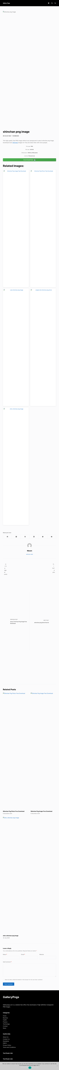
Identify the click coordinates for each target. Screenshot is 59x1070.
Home (4, 1016)
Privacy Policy (7, 1045)
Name (5, 954)
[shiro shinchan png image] (15, 875)
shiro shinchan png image (10, 935)
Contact (5, 1026)
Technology (6, 1024)
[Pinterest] (25, 537)
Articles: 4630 (29, 554)
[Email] (51, 537)
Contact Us (6, 1039)
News (4, 1028)
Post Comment (8, 984)
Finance (5, 1022)
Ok (30, 1067)
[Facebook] (7, 537)
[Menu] (55, 3)
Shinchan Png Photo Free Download (13, 811)
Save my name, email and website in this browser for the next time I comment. (24, 979)
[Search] (52, 3)
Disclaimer (6, 1041)
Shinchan (16, 135)
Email (23, 954)
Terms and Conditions (9, 1047)
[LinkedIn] (34, 537)
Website (41, 954)
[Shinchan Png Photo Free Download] (15, 750)
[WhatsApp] (42, 537)
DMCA (5, 1043)
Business (5, 1018)
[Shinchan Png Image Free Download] (43, 750)
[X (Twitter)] (16, 537)
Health (5, 1020)
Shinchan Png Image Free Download (41, 811)
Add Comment (7, 962)
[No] (57, 1066)
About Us (5, 1037)
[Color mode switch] (48, 3)
